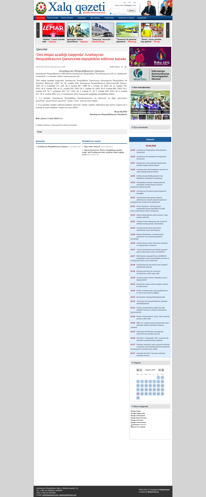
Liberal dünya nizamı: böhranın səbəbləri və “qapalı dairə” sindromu (152, 244)
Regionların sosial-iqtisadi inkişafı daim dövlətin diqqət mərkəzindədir (151, 164)
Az (125, 3)
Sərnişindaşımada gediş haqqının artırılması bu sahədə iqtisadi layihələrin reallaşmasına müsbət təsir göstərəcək (149, 200)
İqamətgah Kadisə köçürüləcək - (77, 40)
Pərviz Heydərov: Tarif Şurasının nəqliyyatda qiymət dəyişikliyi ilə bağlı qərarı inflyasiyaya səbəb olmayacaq (148, 208)
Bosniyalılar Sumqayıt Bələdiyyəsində (150, 297)
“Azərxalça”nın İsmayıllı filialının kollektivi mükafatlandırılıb (151, 302)
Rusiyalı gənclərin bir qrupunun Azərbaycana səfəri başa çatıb (148, 272)
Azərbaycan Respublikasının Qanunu (53, 147)
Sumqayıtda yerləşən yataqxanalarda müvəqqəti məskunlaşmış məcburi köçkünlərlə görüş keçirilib (148, 184)
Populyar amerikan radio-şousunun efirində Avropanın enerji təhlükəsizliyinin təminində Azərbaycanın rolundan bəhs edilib (150, 347)
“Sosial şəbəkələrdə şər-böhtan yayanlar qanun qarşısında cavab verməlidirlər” (151, 251)
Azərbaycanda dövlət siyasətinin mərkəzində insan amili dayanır (148, 229)
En (130, 3)
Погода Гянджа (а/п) (138, 413)
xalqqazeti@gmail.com (67, 495)
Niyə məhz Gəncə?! (92, 147)
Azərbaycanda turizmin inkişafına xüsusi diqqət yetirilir (151, 279)
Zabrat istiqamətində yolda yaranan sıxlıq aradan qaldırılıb (152, 216)
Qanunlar (41, 49)
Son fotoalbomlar (142, 87)
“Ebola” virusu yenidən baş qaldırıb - (151, 40)
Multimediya (109, 18)
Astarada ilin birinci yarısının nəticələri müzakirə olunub (150, 354)
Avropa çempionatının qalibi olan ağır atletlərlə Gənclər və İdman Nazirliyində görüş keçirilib (148, 310)
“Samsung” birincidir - (102, 40)
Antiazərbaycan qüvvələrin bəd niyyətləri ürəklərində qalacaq (151, 266)
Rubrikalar (82, 18)
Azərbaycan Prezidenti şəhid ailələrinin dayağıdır (151, 192)
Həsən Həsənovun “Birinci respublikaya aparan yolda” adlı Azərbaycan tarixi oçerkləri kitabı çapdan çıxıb (103, 152)
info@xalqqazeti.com (50, 495)
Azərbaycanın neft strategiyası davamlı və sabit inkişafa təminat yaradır (152, 171)
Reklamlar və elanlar (126, 18)
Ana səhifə (40, 18)
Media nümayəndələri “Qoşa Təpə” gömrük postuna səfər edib (152, 318)
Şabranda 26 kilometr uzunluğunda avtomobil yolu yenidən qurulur (149, 333)
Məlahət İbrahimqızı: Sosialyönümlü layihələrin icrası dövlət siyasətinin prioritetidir (147, 236)
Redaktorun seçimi (91, 141)
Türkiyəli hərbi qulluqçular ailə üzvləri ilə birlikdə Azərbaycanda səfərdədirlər (151, 223)
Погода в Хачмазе (137, 420)
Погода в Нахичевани (138, 422)
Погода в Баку (136, 411)
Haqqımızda (141, 18)
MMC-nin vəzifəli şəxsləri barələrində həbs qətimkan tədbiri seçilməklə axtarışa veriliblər (150, 325)
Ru (135, 3)
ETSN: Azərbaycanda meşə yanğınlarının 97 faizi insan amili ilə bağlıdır (152, 292)
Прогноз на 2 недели (138, 427)
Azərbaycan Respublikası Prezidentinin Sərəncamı (151, 151)
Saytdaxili (123, 14)
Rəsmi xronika (52, 18)
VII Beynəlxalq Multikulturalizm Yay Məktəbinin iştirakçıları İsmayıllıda (149, 177)
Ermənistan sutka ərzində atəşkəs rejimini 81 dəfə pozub (152, 285)
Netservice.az (153, 492)
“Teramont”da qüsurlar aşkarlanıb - (126, 40)
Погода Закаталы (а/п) (138, 418)
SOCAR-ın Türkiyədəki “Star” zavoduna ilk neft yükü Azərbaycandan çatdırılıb (152, 339)
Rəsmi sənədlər (67, 18)
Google (114, 14)
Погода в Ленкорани (138, 415)
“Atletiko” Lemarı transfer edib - (53, 40)
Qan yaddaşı (95, 18)
